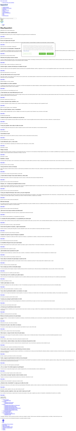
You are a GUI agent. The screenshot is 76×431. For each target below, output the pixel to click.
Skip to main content (3, 0)
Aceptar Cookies (50, 53)
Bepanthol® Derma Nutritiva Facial (10, 406)
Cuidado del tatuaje (5, 7)
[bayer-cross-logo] (1, 22)
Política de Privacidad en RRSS (7, 426)
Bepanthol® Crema (8, 414)
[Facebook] (3, 420)
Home (3, 24)
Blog (3, 13)
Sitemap (3, 428)
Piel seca (3, 404)
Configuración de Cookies (27, 53)
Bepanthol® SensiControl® (9, 402)
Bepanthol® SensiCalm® (9, 403)
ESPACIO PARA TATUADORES (8, 2)
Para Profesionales (5, 15)
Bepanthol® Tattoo (8, 400)
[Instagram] (3, 422)
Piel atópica (4, 9)
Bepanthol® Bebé (7, 411)
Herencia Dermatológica (6, 12)
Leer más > (2, 36)
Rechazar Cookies (42, 53)
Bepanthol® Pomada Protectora (10, 413)
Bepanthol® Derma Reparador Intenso (11, 407)
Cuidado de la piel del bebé (6, 8)
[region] (38, 50)
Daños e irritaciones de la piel (7, 412)
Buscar (1, 18)
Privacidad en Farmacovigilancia (7, 424)
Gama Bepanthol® (5, 11)
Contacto (3, 429)
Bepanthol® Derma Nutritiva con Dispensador (12, 405)
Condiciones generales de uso (7, 427)
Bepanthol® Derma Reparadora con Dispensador (13, 408)
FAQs (3, 14)
